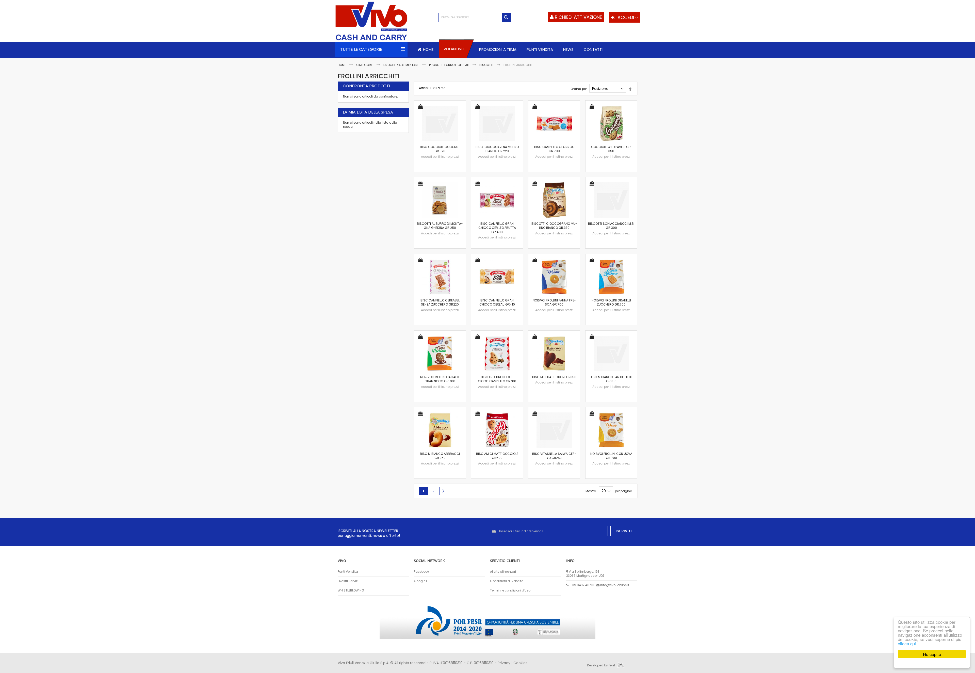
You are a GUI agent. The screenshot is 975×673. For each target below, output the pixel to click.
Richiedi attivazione (578, 17)
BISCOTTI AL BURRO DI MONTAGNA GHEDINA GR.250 (440, 225)
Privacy (504, 662)
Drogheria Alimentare (401, 65)
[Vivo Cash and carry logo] (384, 21)
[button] (420, 107)
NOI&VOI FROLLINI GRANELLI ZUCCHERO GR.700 (611, 302)
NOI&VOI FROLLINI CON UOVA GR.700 (611, 456)
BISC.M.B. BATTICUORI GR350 (554, 377)
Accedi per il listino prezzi (440, 156)
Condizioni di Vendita (507, 581)
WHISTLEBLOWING (351, 590)
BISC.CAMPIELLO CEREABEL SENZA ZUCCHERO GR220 (440, 302)
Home (342, 65)
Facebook (421, 572)
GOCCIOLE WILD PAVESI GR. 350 (611, 149)
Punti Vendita (348, 572)
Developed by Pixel (601, 665)
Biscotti (486, 65)
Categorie (365, 65)
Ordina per (579, 89)
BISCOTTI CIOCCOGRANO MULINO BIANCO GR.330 (554, 225)
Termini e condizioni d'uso (510, 590)
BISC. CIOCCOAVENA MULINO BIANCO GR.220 (497, 149)
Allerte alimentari (503, 572)
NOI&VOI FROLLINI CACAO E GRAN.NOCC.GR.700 (440, 379)
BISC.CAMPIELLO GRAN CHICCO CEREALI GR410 (497, 302)
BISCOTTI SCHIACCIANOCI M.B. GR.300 (611, 225)
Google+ (421, 581)
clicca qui (907, 643)
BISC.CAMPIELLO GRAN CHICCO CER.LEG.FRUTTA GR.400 (497, 227)
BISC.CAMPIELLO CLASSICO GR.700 (554, 149)
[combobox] (475, 17)
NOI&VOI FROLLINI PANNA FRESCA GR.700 (554, 302)
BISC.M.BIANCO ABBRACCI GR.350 (440, 456)
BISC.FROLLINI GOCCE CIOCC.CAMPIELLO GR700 (497, 379)
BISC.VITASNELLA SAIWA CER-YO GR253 (554, 456)
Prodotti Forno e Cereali (449, 65)
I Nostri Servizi (348, 581)
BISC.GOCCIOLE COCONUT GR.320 (440, 149)
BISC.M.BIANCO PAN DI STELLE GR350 (611, 379)
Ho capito (932, 654)
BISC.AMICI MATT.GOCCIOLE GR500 (497, 456)
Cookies (520, 662)
